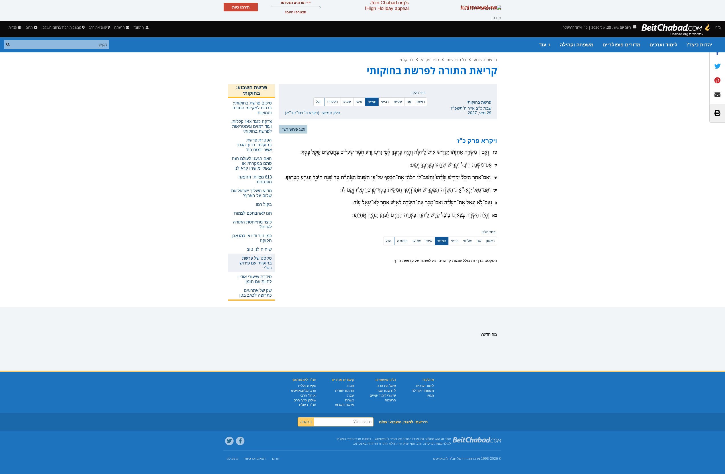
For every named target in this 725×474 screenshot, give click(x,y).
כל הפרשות (456, 59)
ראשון (420, 102)
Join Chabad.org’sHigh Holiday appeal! (387, 5)
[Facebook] (240, 441)
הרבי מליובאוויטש (303, 391)
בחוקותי (406, 59)
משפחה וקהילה (576, 45)
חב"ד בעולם (307, 405)
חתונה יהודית (344, 391)
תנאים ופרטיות (255, 459)
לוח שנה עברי (386, 391)
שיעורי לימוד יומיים (383, 395)
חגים (350, 386)
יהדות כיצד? (699, 45)
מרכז (476, 459)
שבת (350, 395)
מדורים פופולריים (621, 45)
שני (409, 102)
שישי (359, 102)
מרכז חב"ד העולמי (348, 439)
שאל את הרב (98, 27)
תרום (29, 27)
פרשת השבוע (485, 59)
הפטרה (332, 102)
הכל (319, 102)
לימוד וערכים (663, 45)
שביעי (347, 102)
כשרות (349, 400)
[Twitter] (229, 441)
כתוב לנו (232, 459)
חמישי (371, 102)
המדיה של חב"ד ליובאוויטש (452, 459)
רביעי (385, 102)
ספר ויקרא (430, 59)
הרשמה (390, 400)
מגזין (430, 395)
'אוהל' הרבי (308, 395)
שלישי (397, 102)
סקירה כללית (307, 386)
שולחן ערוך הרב (305, 400)
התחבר (139, 27)
